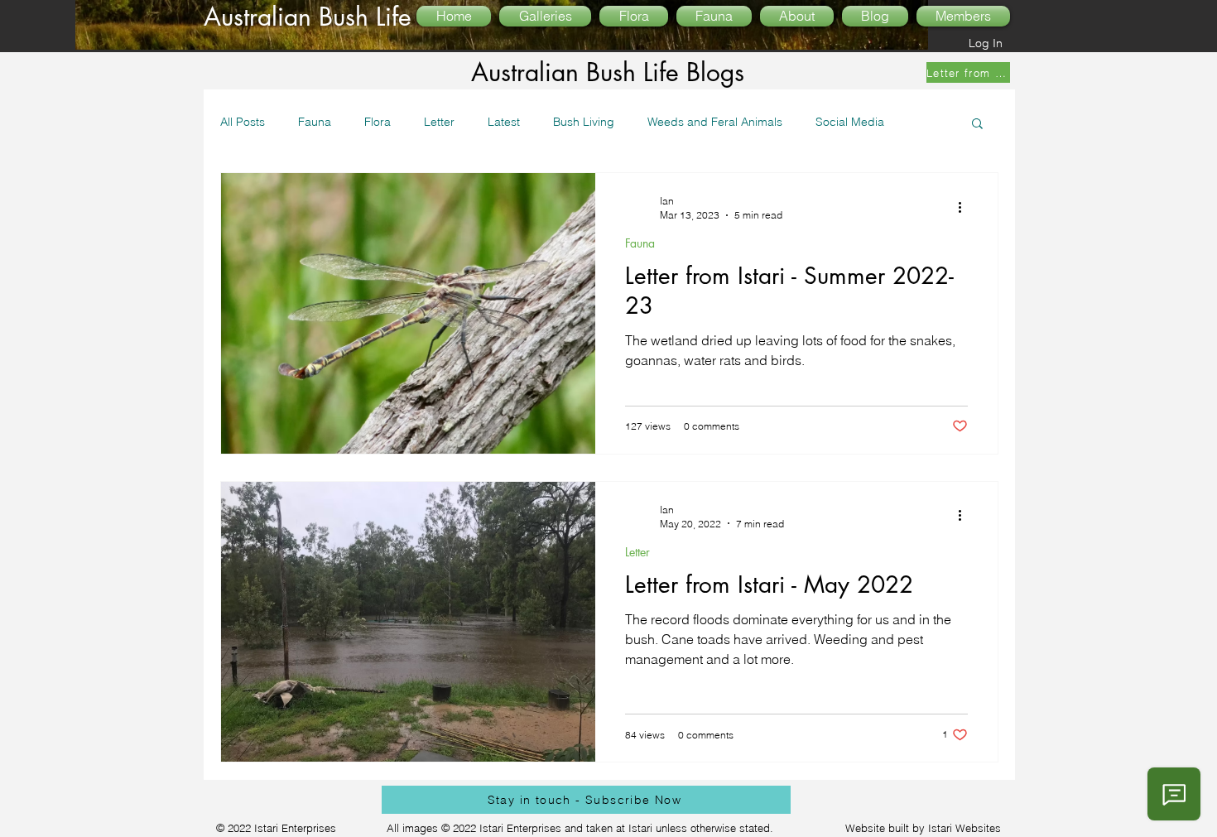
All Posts (242, 121)
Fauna (314, 121)
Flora (377, 121)
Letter (439, 121)
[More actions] (965, 207)
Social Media (849, 121)
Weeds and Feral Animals (714, 121)
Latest (504, 121)
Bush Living (583, 121)
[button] (977, 124)
